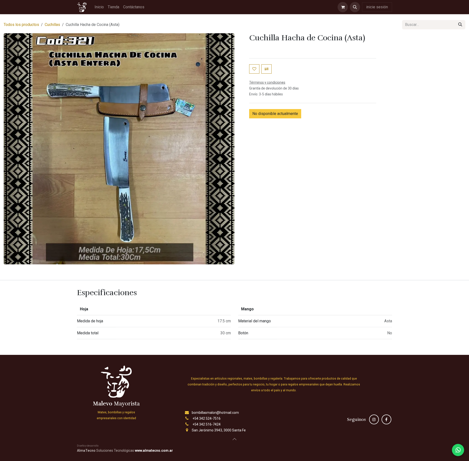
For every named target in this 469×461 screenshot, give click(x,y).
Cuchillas (52, 24)
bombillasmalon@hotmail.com (215, 413)
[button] (355, 7)
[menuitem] (99, 7)
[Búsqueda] (460, 24)
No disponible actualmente (275, 113)
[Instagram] (374, 419)
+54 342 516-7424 (206, 424)
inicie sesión (377, 7)
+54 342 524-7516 (206, 418)
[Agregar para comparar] (266, 69)
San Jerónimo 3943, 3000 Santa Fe (219, 430)
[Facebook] (386, 419)
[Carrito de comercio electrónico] (343, 7)
